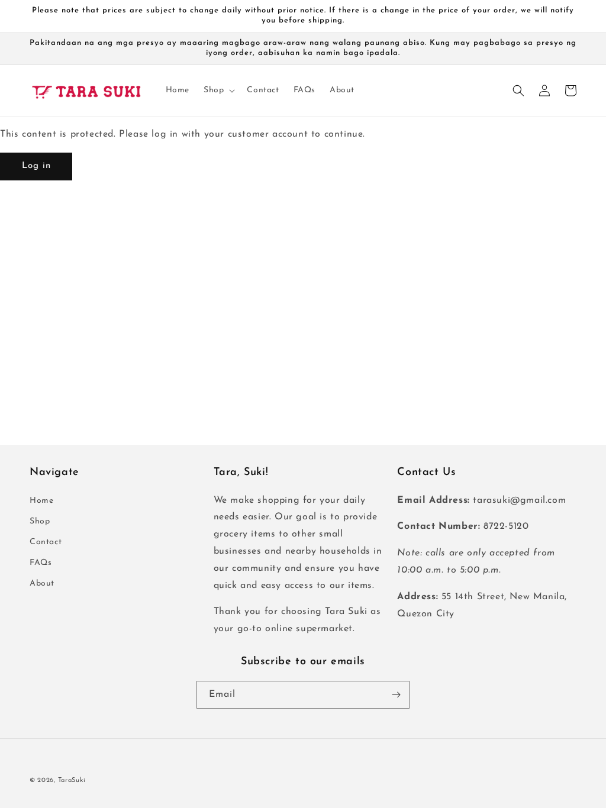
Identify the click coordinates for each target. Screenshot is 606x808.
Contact (46, 542)
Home (41, 500)
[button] (218, 90)
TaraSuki (72, 780)
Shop (40, 521)
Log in (36, 165)
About (42, 583)
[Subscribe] (396, 695)
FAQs (40, 562)
